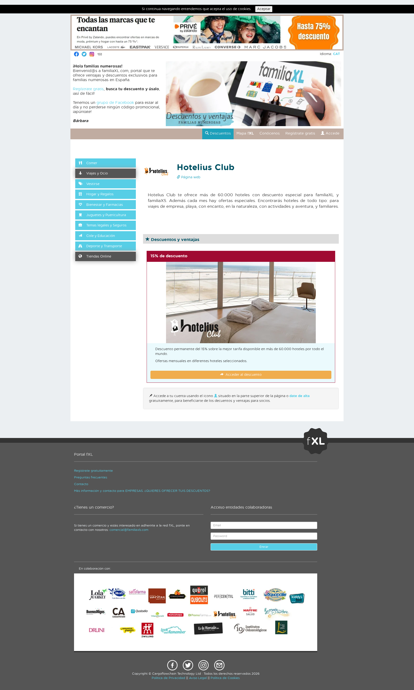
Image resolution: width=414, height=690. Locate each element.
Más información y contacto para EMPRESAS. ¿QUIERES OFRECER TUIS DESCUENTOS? (142, 491)
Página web (190, 177)
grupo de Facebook (115, 103)
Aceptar (263, 9)
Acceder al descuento (243, 374)
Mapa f (245, 133)
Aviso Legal (198, 678)
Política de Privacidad (168, 678)
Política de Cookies (225, 678)
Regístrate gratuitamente (93, 470)
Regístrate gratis (88, 89)
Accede (331, 133)
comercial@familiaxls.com (128, 530)
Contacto (81, 484)
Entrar (263, 546)
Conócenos (269, 133)
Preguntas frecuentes (90, 477)
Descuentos (220, 133)
